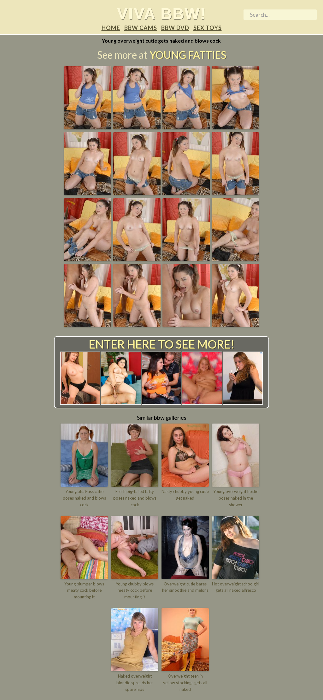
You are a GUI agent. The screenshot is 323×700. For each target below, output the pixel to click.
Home (111, 27)
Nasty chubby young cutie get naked (185, 495)
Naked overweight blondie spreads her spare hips (134, 682)
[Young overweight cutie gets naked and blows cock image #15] (186, 324)
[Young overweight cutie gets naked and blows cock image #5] (87, 193)
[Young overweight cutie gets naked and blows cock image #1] (87, 127)
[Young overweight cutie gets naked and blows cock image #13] (87, 324)
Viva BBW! (161, 13)
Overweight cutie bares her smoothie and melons (185, 587)
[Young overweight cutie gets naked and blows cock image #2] (137, 127)
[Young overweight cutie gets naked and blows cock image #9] (87, 259)
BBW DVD (175, 27)
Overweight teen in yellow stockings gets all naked (185, 682)
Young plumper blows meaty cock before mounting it (84, 590)
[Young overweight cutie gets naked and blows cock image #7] (186, 193)
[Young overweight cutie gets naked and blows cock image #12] (235, 259)
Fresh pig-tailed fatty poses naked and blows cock (134, 498)
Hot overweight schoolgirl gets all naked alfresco (235, 587)
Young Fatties (188, 55)
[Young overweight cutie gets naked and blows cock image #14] (137, 324)
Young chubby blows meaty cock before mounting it (135, 590)
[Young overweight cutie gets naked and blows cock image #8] (235, 193)
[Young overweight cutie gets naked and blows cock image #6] (137, 193)
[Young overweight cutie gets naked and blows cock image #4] (235, 127)
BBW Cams (140, 27)
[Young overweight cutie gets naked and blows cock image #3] (186, 127)
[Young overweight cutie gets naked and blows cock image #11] (186, 259)
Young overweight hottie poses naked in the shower (235, 498)
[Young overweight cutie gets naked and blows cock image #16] (235, 324)
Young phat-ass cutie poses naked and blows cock (84, 498)
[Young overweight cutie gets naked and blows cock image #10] (137, 259)
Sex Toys (207, 27)
